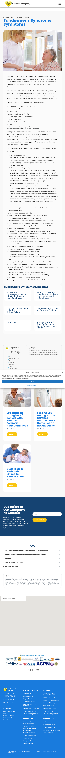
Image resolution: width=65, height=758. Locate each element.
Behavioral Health (29, 702)
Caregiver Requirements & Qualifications (31, 722)
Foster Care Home (29, 711)
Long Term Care (48, 706)
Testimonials (7, 718)
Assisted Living (28, 696)
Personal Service (49, 733)
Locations (6, 720)
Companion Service (49, 725)
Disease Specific (8, 17)
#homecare (33, 354)
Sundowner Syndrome (22, 17)
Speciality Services (29, 735)
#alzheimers (33, 352)
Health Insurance (49, 697)
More (11, 434)
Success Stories (8, 716)
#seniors (40, 354)
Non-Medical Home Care (51, 730)
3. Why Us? (7, 559)
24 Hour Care (47, 722)
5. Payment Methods (10, 567)
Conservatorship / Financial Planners (49, 694)
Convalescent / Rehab (31, 708)
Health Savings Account (51, 700)
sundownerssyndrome (51, 354)
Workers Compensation (51, 714)
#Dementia (49, 352)
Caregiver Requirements (31, 741)
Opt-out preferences (31, 385)
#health (55, 352)
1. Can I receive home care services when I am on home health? (25, 551)
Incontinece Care (49, 727)
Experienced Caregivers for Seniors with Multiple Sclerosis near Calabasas (17, 295)
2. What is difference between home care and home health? (24, 555)
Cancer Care (13, 322)
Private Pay (27, 693)
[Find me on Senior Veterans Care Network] (32, 655)
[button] (62, 373)
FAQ (4, 714)
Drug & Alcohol (28, 699)
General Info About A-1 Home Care (31, 729)
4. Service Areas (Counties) (13, 563)
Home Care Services (30, 733)
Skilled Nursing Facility (30, 714)
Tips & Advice (27, 738)
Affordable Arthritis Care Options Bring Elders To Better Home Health (47, 325)
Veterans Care (48, 711)
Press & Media (28, 744)
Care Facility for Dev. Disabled (30, 705)
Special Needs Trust (50, 708)
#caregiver (41, 352)
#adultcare (51, 350)
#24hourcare (33, 350)
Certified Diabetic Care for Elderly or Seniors (47, 309)
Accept (32, 381)
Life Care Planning (49, 703)
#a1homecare (42, 350)
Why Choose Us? (9, 712)
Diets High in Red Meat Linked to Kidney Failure (16, 472)
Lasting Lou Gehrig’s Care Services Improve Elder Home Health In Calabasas (47, 295)
